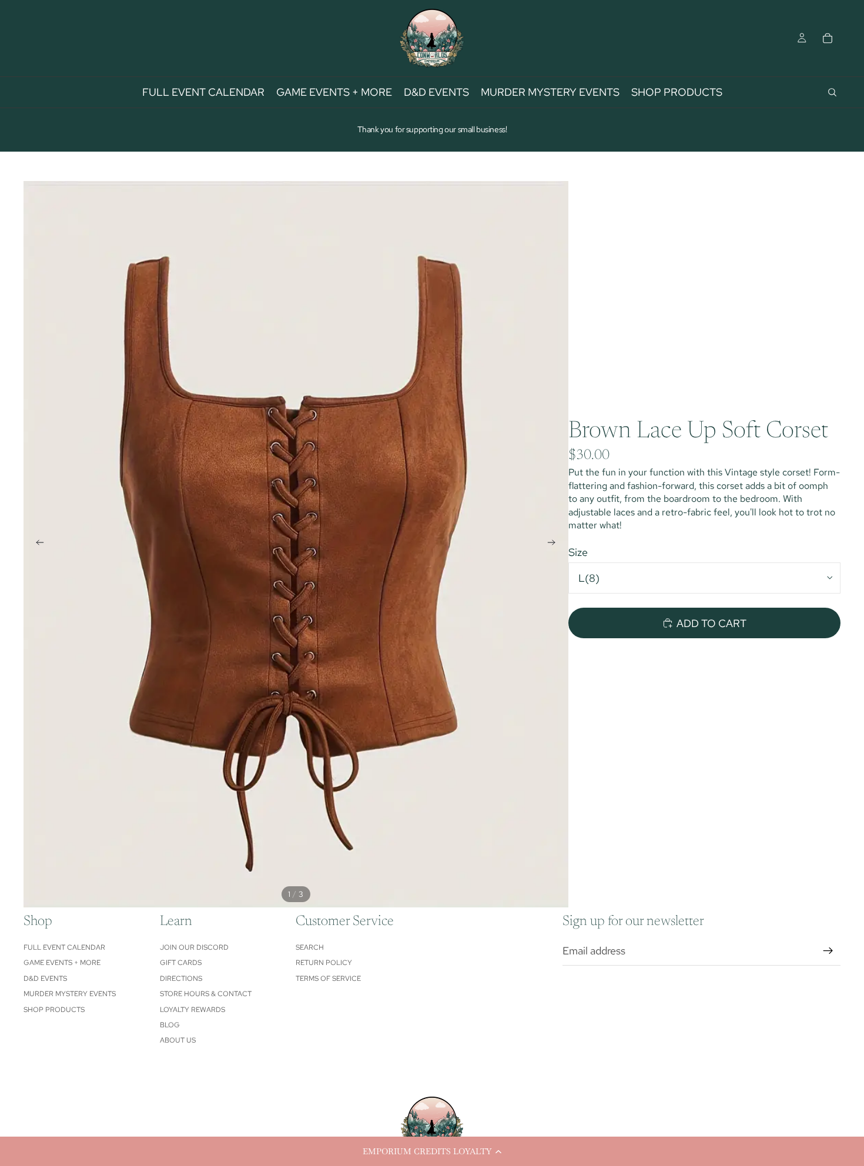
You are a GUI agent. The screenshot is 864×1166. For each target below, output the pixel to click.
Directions (181, 978)
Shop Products (54, 1009)
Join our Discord (194, 947)
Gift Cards (181, 962)
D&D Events (45, 978)
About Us (178, 1040)
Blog (170, 1025)
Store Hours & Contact (206, 994)
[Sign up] (828, 951)
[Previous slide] (36, 544)
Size (578, 552)
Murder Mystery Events (70, 994)
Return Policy (324, 962)
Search (310, 947)
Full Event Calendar (64, 947)
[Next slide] (555, 544)
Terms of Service (328, 978)
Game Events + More (62, 962)
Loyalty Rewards (192, 1009)
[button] (432, 1151)
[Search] (832, 92)
